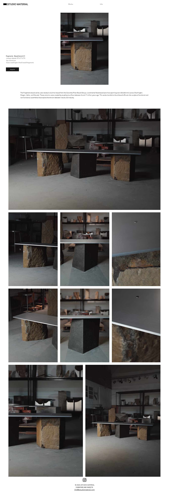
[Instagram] (84, 480)
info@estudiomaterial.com (84, 490)
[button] (12, 69)
